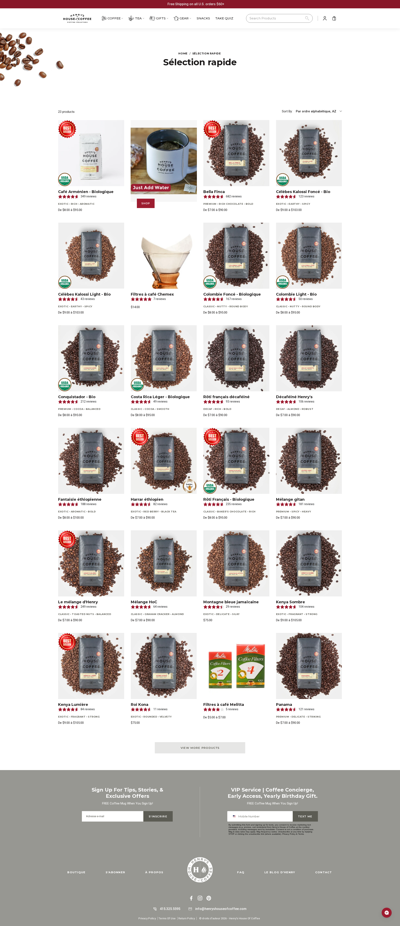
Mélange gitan (290, 499)
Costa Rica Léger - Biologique (160, 397)
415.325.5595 (170, 909)
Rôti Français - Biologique (228, 499)
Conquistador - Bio (76, 397)
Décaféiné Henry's (294, 397)
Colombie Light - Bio (296, 294)
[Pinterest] (208, 898)
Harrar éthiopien (147, 499)
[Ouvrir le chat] (387, 913)
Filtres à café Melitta (223, 704)
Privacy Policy (288, 834)
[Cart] (334, 18)
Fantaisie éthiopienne (79, 499)
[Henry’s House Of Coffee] (81, 18)
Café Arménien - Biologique (86, 191)
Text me (305, 816)
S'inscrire (158, 816)
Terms (301, 834)
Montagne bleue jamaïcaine (231, 602)
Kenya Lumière (73, 704)
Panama (284, 704)
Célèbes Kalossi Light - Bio (84, 294)
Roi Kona (139, 704)
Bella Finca (214, 191)
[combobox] (235, 816)
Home (182, 53)
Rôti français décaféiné (226, 397)
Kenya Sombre (290, 602)
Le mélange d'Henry (78, 602)
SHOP (145, 203)
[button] (279, 18)
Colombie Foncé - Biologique (232, 294)
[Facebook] (191, 898)
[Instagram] (200, 898)
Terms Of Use (167, 918)
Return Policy (186, 918)
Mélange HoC (144, 602)
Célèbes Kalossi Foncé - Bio (303, 191)
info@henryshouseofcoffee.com (220, 909)
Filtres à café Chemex (152, 294)
